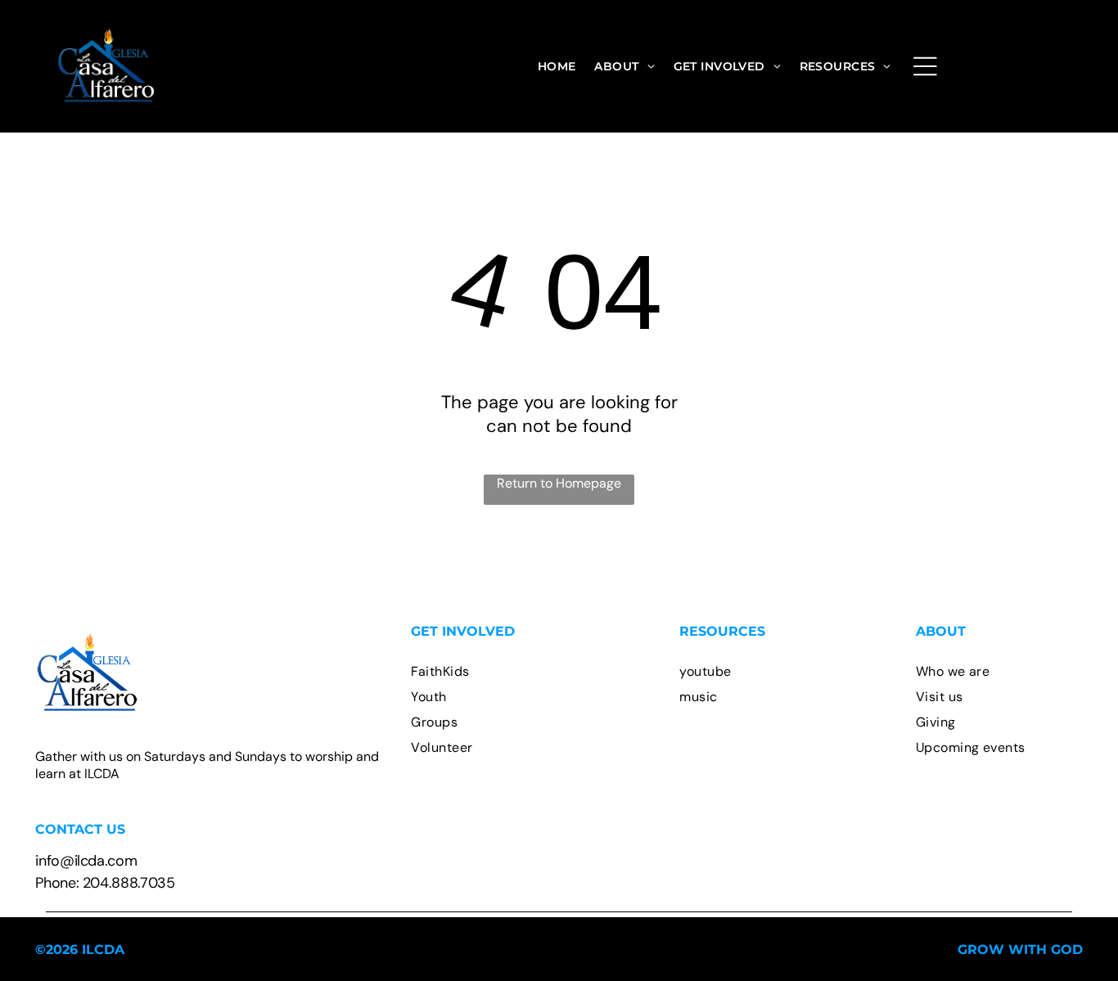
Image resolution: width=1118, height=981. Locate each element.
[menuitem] (557, 66)
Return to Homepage (559, 483)
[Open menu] (925, 66)
